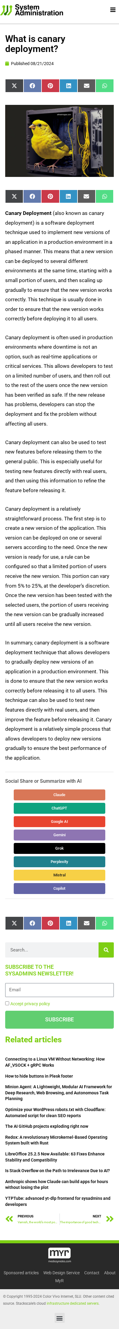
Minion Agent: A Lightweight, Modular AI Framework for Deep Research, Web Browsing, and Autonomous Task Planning (58, 1092)
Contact (91, 1272)
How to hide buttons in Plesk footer (39, 1076)
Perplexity (59, 861)
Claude (60, 794)
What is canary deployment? (35, 43)
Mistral (59, 875)
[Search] (106, 950)
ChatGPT (59, 808)
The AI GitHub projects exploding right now (46, 1126)
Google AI (59, 821)
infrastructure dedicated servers (73, 1303)
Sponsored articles (21, 1272)
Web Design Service (61, 1272)
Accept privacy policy (30, 1003)
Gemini (59, 835)
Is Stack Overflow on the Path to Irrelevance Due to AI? (57, 1170)
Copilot (60, 888)
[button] (60, 1318)
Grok (59, 848)
